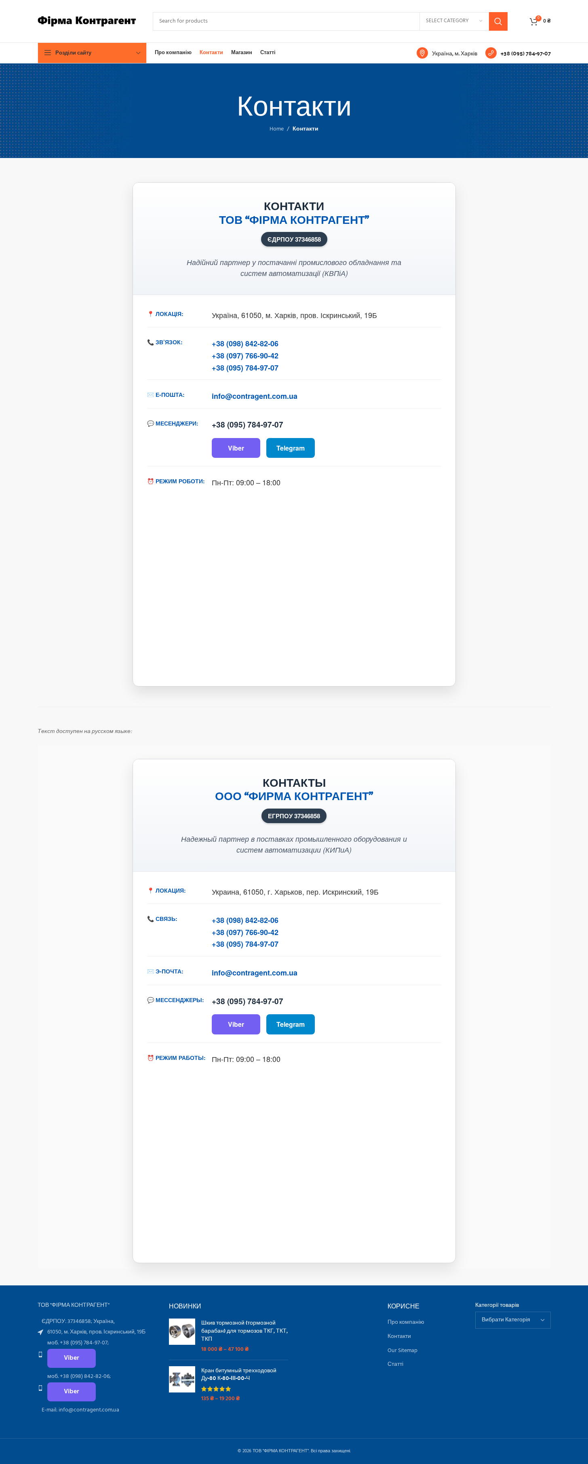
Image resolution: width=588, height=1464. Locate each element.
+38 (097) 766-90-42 (245, 355)
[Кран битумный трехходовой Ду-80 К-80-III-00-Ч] (182, 1384)
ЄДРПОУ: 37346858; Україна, (78, 1321)
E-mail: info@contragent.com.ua (80, 1410)
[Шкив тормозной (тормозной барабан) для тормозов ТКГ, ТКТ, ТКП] (182, 1336)
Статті (395, 1365)
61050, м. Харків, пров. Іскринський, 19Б (96, 1332)
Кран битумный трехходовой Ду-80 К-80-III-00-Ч (238, 1374)
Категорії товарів (497, 1306)
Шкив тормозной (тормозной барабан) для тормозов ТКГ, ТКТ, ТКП (244, 1330)
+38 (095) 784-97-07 (245, 367)
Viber (236, 448)
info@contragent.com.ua (254, 396)
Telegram (290, 448)
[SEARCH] (498, 21)
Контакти (399, 1337)
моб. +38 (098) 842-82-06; (79, 1376)
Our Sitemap (402, 1351)
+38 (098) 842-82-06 (245, 343)
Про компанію (406, 1323)
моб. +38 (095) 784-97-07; (78, 1343)
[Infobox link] (447, 53)
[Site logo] (87, 21)
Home (277, 129)
